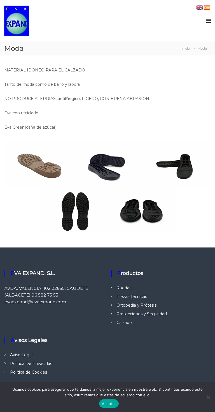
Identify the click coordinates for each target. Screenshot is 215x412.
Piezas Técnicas (131, 296)
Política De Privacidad (31, 363)
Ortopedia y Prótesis (136, 305)
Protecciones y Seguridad (141, 313)
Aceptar (109, 403)
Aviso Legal (21, 354)
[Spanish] (207, 7)
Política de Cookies (28, 372)
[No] (208, 397)
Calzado (124, 322)
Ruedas (123, 287)
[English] (200, 7)
